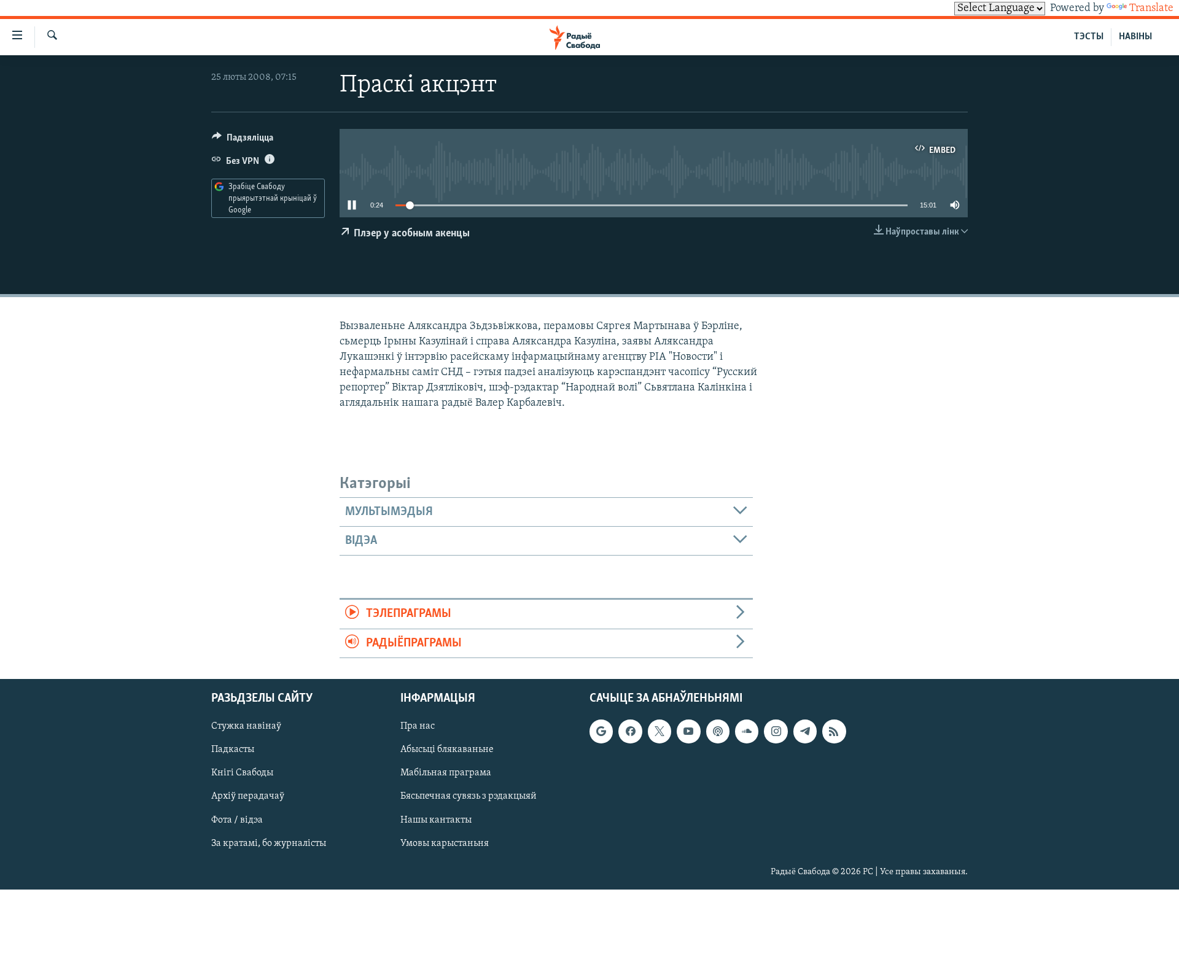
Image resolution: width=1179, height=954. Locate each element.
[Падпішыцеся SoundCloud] (746, 731)
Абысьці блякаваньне (447, 749)
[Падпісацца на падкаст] (718, 731)
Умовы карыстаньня (444, 843)
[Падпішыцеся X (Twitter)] (659, 731)
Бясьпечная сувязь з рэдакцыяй (468, 796)
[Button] (242, 140)
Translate (1151, 8)
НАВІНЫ (1135, 37)
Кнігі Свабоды (242, 773)
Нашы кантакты (436, 819)
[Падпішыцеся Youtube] (688, 731)
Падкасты (232, 749)
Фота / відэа (237, 819)
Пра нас (417, 726)
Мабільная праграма (445, 773)
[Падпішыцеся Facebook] (630, 731)
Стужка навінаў (246, 726)
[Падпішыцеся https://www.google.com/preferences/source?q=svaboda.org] (601, 731)
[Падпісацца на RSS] (834, 731)
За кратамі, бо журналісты (268, 843)
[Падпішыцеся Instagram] (775, 731)
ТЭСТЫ (1088, 37)
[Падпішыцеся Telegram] (805, 731)
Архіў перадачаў (247, 796)
